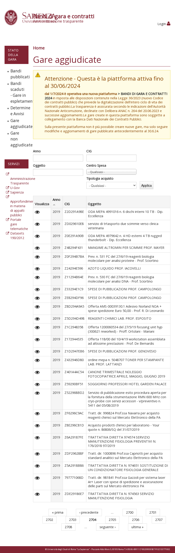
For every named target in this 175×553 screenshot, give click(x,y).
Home (39, 48)
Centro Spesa (96, 165)
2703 (72, 519)
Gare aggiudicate (18, 123)
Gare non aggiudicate (18, 139)
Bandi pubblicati (18, 73)
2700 (129, 512)
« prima (57, 512)
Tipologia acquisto (99, 178)
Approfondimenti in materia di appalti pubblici (23, 208)
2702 (49, 519)
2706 (135, 519)
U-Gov (15, 188)
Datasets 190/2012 (17, 235)
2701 (153, 512)
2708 (68, 527)
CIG (89, 151)
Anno (37, 151)
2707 (158, 519)
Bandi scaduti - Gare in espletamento (18, 92)
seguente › (108, 527)
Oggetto (39, 165)
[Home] (33, 17)
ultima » (137, 527)
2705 (112, 519)
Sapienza (17, 192)
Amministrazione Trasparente (22, 180)
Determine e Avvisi (18, 110)
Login (162, 24)
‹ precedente (88, 512)
